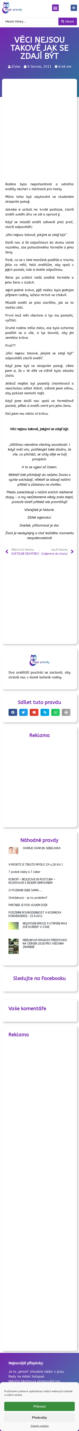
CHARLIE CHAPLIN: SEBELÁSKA (42, 848)
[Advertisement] (39, 121)
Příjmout (39, 1406)
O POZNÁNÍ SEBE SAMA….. (25, 890)
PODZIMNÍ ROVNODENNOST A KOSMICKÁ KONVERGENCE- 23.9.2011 (35, 914)
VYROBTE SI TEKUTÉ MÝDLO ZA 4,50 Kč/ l (36, 864)
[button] (55, 7)
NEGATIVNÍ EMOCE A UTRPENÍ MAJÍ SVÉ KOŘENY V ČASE (45, 925)
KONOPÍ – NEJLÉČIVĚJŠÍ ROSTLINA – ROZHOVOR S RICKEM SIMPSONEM (32, 881)
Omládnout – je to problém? (28, 898)
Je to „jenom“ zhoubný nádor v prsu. (36, 1371)
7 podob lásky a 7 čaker (24, 872)
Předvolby (39, 1417)
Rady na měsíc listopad (26, 1376)
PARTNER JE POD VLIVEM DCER (28, 905)
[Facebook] (74, 8)
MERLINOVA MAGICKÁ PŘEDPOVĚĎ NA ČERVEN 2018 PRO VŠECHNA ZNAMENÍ (45, 943)
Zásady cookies (40, 1425)
